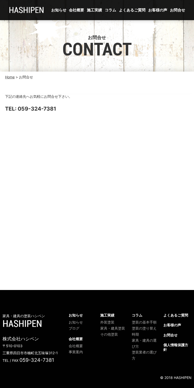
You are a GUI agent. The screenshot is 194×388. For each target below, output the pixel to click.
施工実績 (94, 10)
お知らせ (58, 10)
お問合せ (177, 10)
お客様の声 (157, 10)
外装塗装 (107, 322)
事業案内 (76, 352)
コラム (110, 10)
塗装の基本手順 (144, 322)
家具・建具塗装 (112, 328)
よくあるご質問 (132, 10)
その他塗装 (109, 334)
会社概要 (76, 10)
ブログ (74, 328)
